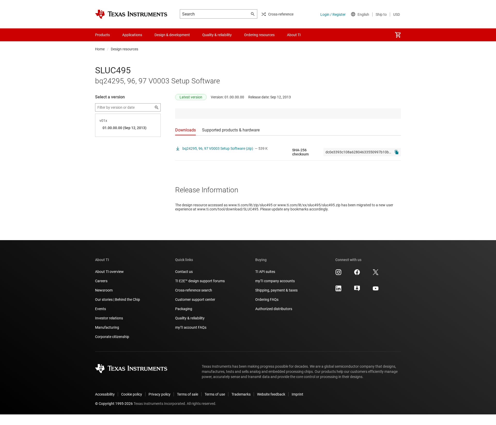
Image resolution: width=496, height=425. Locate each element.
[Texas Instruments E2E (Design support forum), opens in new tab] (357, 290)
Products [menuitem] (102, 35)
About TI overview (109, 272)
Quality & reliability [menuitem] (217, 35)
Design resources (124, 49)
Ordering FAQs (266, 299)
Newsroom (104, 290)
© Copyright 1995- (114, 404)
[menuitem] (398, 34)
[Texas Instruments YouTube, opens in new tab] (376, 290)
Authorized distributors (273, 309)
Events (100, 309)
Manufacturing (107, 327)
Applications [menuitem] (132, 35)
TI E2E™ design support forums (200, 281)
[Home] (131, 14)
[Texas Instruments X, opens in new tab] (376, 274)
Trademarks (241, 394)
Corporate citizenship (112, 337)
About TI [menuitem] (294, 35)
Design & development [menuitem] (172, 35)
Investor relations (109, 318)
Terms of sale (187, 394)
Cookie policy (131, 394)
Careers (101, 281)
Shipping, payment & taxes (276, 290)
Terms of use (215, 394)
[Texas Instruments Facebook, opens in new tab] (357, 274)
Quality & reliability (190, 318)
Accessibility (105, 394)
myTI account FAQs (190, 327)
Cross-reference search (193, 290)
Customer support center (195, 299)
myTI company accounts (275, 281)
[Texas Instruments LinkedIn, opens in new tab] (338, 290)
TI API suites (265, 272)
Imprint (297, 394)
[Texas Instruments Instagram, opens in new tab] (338, 274)
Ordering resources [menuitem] (259, 35)
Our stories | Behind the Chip (117, 299)
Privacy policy (160, 394)
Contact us (184, 272)
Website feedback (271, 394)
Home (100, 49)
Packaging (183, 309)
